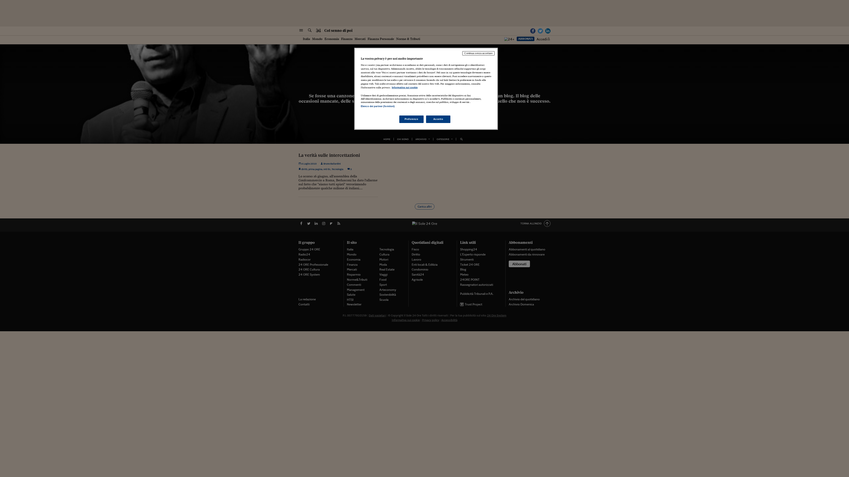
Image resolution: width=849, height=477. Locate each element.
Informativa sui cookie (405, 87)
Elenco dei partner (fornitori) (378, 106)
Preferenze (411, 119)
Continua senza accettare (478, 53)
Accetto (438, 119)
